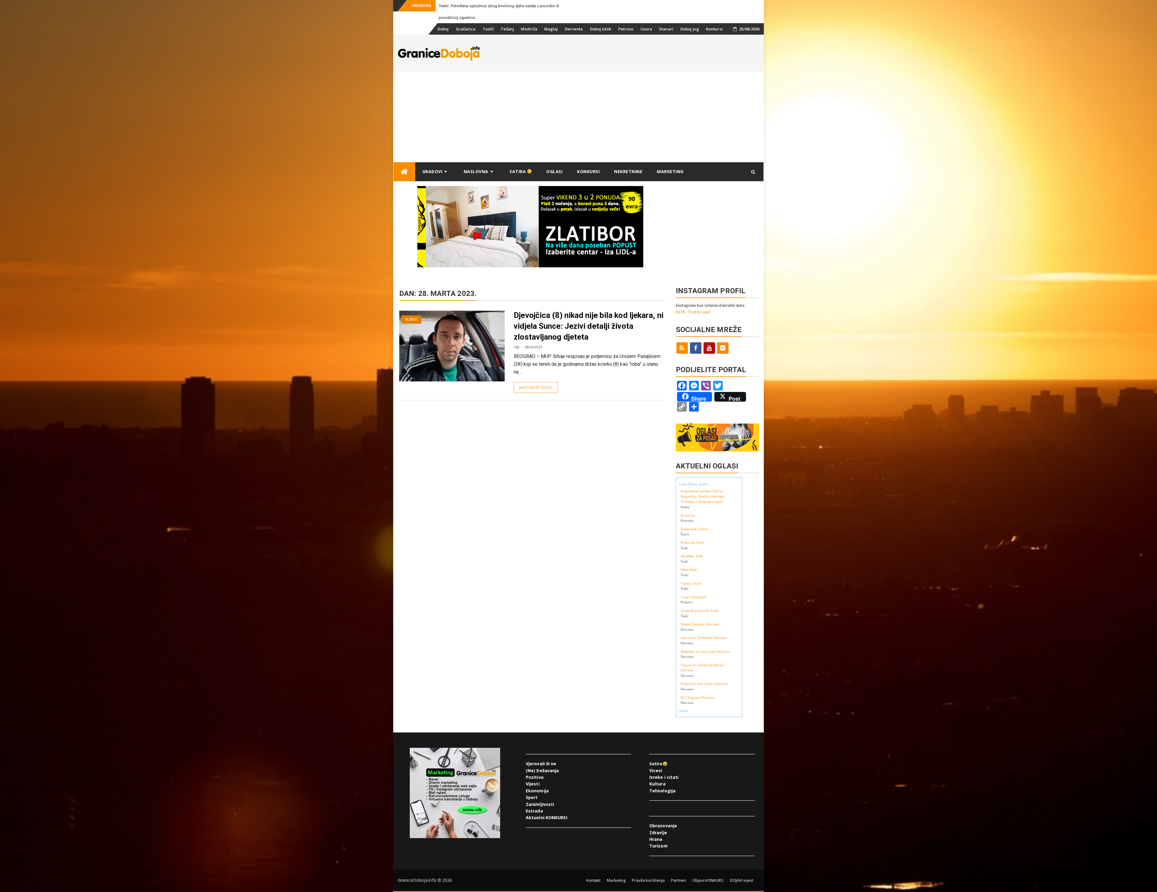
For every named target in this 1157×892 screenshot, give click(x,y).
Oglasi (554, 171)
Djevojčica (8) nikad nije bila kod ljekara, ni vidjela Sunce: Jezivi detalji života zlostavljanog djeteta (588, 326)
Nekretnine (628, 171)
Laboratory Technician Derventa (704, 637)
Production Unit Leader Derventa (704, 683)
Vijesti (411, 320)
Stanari (666, 29)
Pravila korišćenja (648, 880)
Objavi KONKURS (707, 880)
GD (516, 347)
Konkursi (714, 29)
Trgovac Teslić (691, 583)
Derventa (574, 29)
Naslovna (476, 171)
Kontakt (593, 880)
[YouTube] (709, 348)
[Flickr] (723, 348)
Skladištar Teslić (692, 556)
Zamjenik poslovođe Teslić (700, 610)
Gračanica (466, 29)
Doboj (443, 29)
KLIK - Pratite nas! (693, 312)
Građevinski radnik (694, 529)
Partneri (678, 880)
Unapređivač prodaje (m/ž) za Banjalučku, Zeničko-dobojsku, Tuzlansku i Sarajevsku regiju (703, 496)
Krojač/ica (688, 515)
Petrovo (626, 29)
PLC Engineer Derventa (697, 697)
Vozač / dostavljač (693, 597)
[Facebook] (695, 348)
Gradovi (432, 171)
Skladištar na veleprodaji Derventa (705, 651)
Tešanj (507, 29)
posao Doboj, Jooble (693, 484)
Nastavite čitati (535, 387)
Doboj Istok (600, 29)
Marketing (670, 171)
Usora (646, 29)
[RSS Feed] (682, 348)
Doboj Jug (689, 29)
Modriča (529, 29)
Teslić (488, 29)
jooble (683, 711)
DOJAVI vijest (741, 880)
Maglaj (551, 29)
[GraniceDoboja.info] (404, 171)
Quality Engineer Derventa (700, 624)
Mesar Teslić (689, 569)
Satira (518, 171)
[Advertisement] (578, 117)
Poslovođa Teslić (692, 542)
